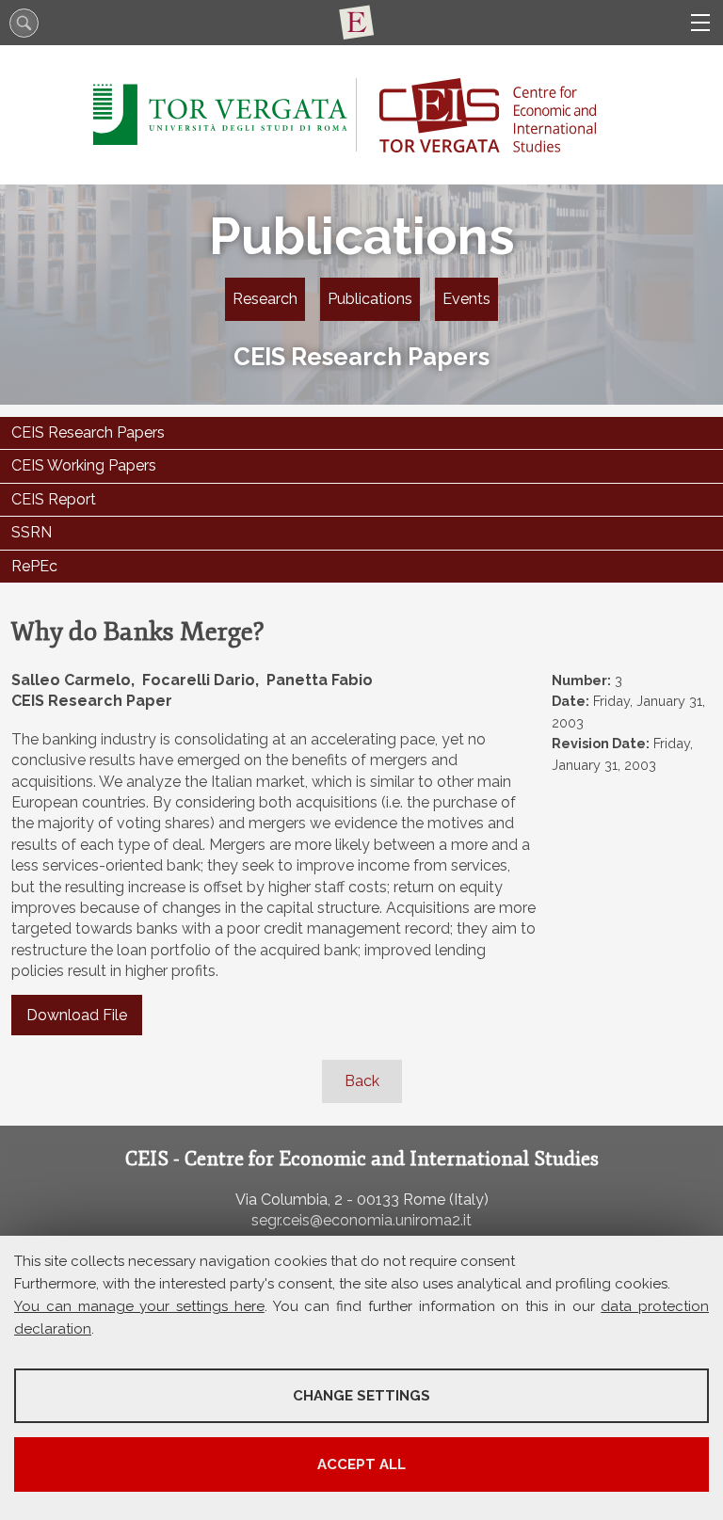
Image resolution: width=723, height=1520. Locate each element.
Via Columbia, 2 (289, 1199)
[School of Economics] (361, 22)
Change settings (361, 1395)
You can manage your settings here (139, 1306)
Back (362, 1081)
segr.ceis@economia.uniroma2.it (361, 1220)
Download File (76, 1015)
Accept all (361, 1464)
